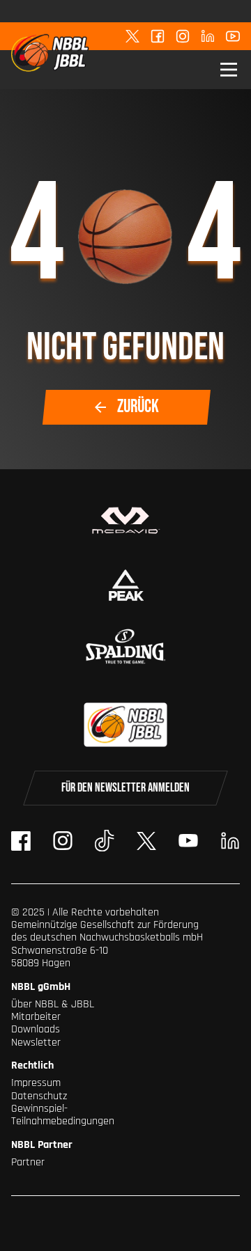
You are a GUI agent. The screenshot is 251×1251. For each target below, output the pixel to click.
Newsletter (36, 1042)
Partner (28, 1162)
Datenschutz (39, 1096)
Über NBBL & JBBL (52, 1004)
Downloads (35, 1029)
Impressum (36, 1083)
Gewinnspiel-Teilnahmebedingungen (62, 1114)
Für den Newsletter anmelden (125, 787)
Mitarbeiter (36, 1016)
